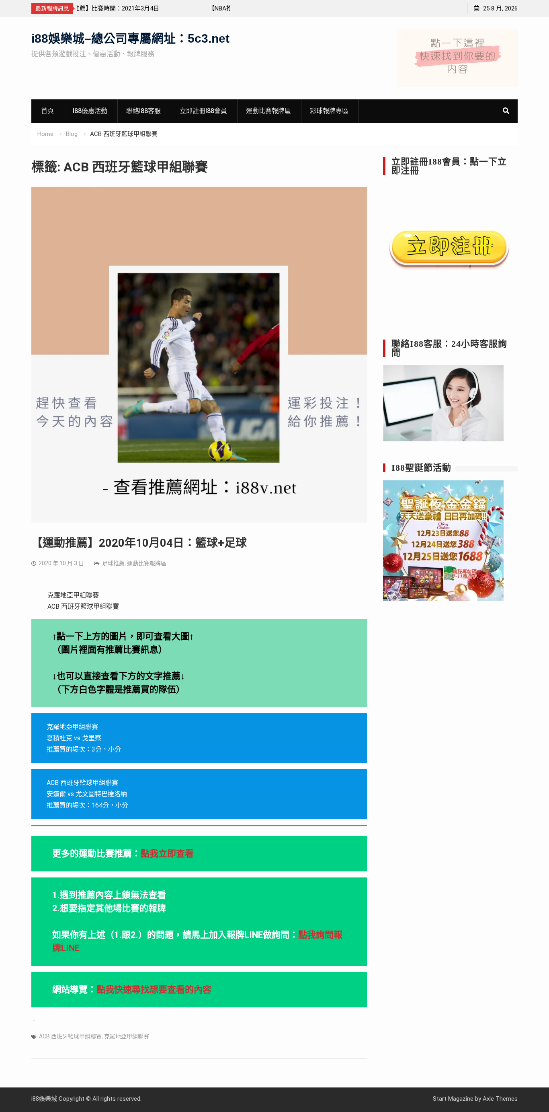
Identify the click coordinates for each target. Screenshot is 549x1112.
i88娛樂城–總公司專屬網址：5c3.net (130, 38)
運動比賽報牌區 (268, 111)
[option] (153, 8)
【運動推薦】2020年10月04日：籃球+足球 (139, 543)
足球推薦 (113, 563)
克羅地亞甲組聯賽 (126, 1036)
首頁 (47, 111)
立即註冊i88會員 (203, 111)
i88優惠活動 (90, 111)
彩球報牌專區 (329, 111)
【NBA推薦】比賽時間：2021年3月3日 (132, 8)
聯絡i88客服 (143, 111)
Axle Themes (500, 1098)
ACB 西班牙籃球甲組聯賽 (70, 1036)
